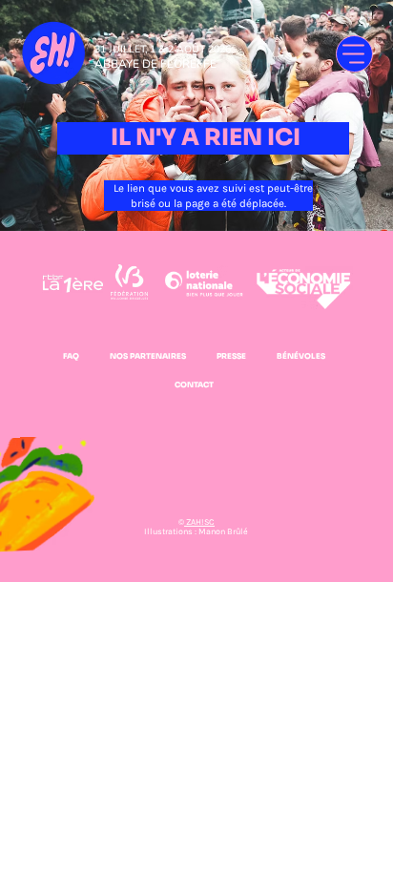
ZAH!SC (199, 522)
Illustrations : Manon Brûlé (196, 531)
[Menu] (354, 54)
